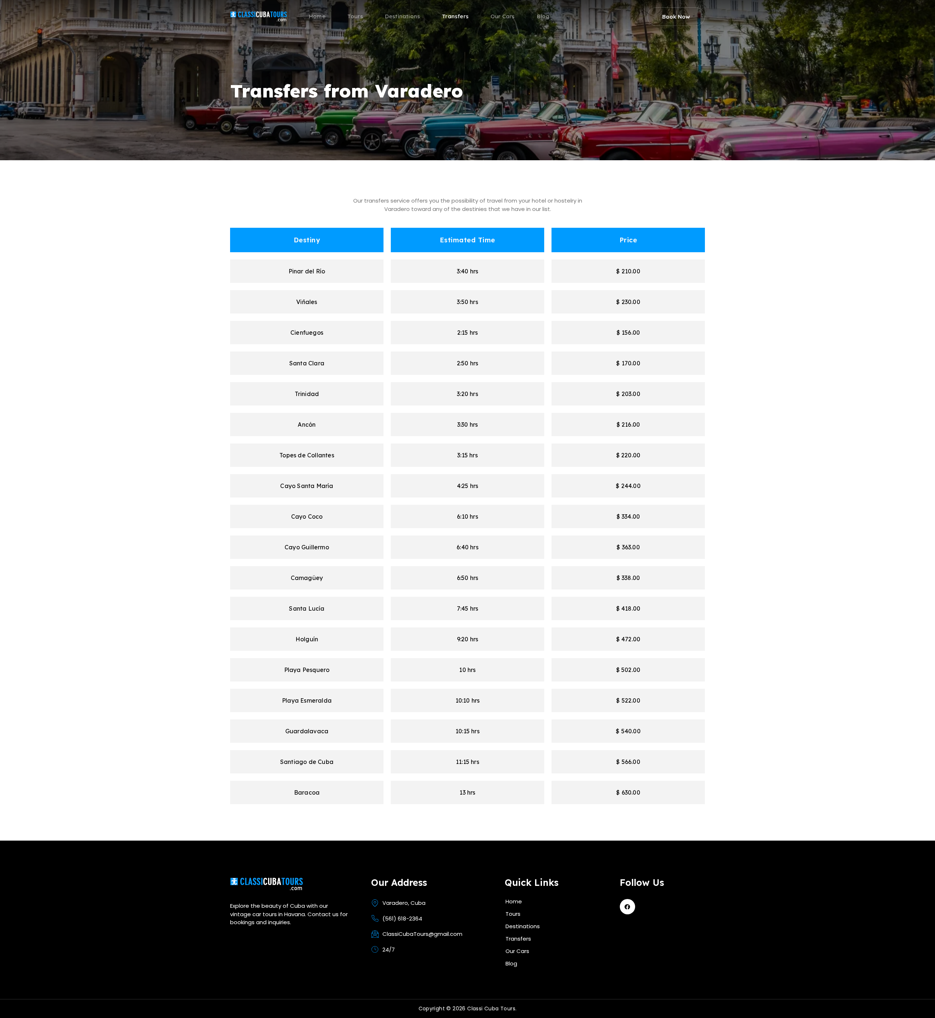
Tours (355, 17)
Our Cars (503, 17)
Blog (543, 17)
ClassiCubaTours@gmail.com (422, 934)
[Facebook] (627, 906)
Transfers (455, 17)
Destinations (402, 17)
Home (317, 17)
